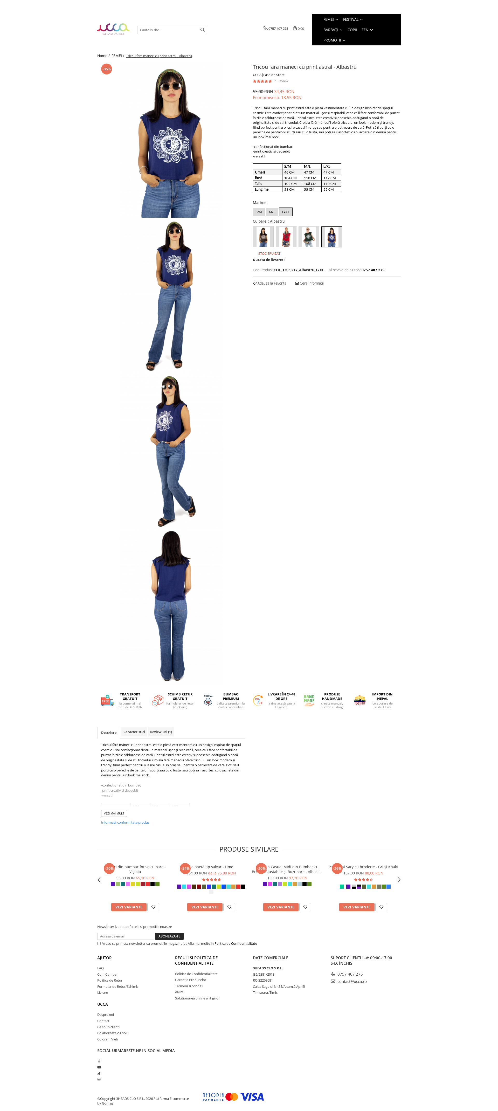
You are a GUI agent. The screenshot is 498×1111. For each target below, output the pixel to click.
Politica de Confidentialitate (236, 943)
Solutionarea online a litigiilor (197, 998)
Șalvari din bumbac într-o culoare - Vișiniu (135, 869)
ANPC (179, 992)
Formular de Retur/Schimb (117, 986)
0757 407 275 (349, 974)
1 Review (281, 81)
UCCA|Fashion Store (269, 74)
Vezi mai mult (114, 813)
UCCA (102, 1004)
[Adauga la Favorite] (153, 907)
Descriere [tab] (108, 732)
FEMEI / (118, 55)
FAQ (100, 968)
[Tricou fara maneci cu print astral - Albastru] (171, 140)
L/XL (285, 212)
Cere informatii (311, 283)
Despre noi (105, 1014)
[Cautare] (202, 30)
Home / (104, 55)
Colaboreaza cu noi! (112, 1033)
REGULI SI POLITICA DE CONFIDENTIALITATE (196, 960)
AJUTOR (104, 957)
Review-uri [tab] (161, 731)
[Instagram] (99, 1079)
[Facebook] (99, 1061)
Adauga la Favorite (272, 283)
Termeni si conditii (189, 986)
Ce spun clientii (108, 1027)
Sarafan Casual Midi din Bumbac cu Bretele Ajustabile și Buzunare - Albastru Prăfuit (287, 869)
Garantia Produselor (190, 979)
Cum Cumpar (107, 974)
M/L (272, 212)
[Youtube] (99, 1067)
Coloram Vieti (107, 1039)
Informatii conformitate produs (125, 822)
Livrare (102, 992)
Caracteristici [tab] (134, 731)
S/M (259, 212)
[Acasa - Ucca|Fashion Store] (113, 29)
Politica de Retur (109, 980)
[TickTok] (99, 1073)
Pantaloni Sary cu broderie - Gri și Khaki (363, 866)
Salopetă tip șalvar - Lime (211, 866)
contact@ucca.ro (351, 981)
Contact (103, 1020)
